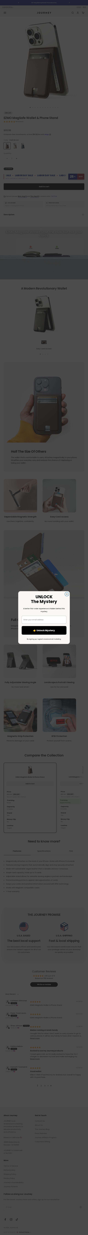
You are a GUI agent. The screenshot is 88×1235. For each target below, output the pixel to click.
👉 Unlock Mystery (44, 630)
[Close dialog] (67, 594)
